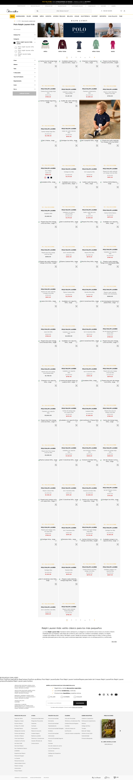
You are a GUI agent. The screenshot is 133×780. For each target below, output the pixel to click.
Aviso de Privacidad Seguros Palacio (55, 740)
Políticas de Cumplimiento (89, 720)
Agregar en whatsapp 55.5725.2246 (23, 691)
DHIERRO (17, 750)
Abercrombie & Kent (20, 763)
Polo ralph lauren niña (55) (26, 51)
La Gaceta (17, 758)
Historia (84, 723)
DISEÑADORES (20, 16)
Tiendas (84, 728)
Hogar (79, 697)
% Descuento (17, 72)
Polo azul (34, 679)
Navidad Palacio (19, 728)
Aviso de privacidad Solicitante (53, 720)
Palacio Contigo (19, 765)
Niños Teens (62, 51)
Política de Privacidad (77, 707)
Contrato (50, 743)
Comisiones (51, 750)
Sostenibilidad (85, 735)
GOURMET (95, 16)
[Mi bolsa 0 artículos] (125, 11)
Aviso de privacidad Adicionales (53, 735)
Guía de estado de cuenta (55, 745)
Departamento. (18, 81)
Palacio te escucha (36, 730)
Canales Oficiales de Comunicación (36, 742)
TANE (120, 16)
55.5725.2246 (18, 686)
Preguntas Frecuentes (37, 720)
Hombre (66, 697)
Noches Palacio (19, 723)
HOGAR (77, 16)
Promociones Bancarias (37, 718)
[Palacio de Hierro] (12, 11)
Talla (15, 68)
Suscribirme (80, 703)
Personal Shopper (19, 755)
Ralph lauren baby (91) (24, 55)
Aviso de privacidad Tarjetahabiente (53, 725)
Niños (45, 51)
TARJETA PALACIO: (19, 700)
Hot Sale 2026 (18, 743)
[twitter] (108, 695)
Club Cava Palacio (19, 738)
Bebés (113, 51)
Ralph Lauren (17, 21)
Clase (15, 60)
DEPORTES (103, 16)
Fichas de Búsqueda (87, 738)
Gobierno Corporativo (87, 718)
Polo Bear (18, 679)
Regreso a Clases (19, 720)
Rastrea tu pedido (36, 735)
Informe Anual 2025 (87, 733)
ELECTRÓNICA (85, 16)
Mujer (52, 697)
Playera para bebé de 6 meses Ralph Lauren (94, 679)
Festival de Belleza (20, 733)
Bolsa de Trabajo (86, 730)
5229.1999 (17, 701)
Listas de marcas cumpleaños (72, 733)
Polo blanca (11, 679)
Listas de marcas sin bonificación (70, 730)
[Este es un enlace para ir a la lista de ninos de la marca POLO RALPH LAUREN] (99, 119)
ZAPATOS (48, 16)
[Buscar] (37, 11)
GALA (12, 16)
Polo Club (3, 679)
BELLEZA (70, 16)
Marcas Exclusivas (19, 760)
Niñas (79, 51)
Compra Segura (35, 733)
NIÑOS (42, 16)
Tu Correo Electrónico (54, 703)
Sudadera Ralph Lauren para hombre (19, 681)
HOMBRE (35, 16)
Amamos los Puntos (20, 740)
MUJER (29, 16)
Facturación (34, 728)
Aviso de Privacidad (70, 718)
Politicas (46, 777)
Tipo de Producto (18, 76)
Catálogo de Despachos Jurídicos (54, 754)
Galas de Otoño (19, 718)
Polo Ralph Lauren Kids (28, 21)
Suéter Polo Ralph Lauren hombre (67, 679)
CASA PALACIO (112, 16)
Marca (15, 89)
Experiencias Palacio (20, 753)
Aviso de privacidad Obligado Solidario (56, 730)
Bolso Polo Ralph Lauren (46, 679)
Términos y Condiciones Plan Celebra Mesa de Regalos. (72, 722)
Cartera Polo (26, 679)
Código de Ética (86, 725)
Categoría (16, 39)
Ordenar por (17, 34)
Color (15, 85)
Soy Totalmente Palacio (21, 748)
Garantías (33, 723)
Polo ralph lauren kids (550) (24, 42)
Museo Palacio (18, 770)
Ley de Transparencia (53, 748)
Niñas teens (96, 51)
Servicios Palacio (19, 745)
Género (15, 64)
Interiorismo (18, 768)
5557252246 (18, 707)
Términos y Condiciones (37, 738)
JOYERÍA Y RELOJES (59, 16)
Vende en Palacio (19, 735)
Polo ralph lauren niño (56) (26, 47)
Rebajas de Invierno (20, 730)
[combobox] (61, 11)
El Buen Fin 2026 (19, 725)
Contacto (33, 725)
